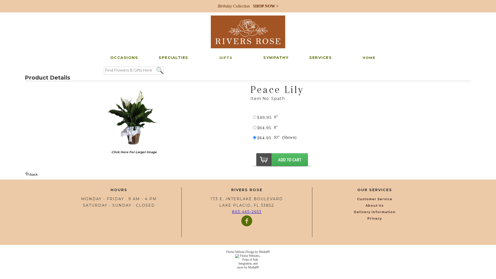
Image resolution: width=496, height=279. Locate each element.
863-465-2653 (247, 212)
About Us (375, 205)
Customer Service (374, 199)
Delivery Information (375, 212)
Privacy (374, 218)
